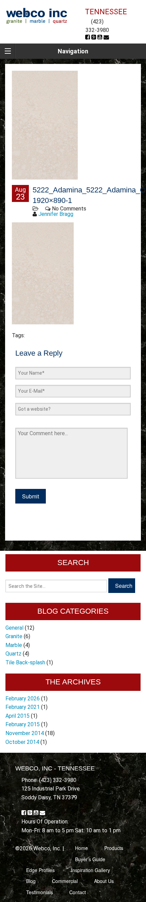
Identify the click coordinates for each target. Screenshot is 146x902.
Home (81, 848)
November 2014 (24, 733)
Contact (77, 892)
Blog (31, 881)
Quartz (13, 653)
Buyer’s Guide (90, 859)
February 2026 (22, 698)
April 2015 (17, 716)
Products (113, 848)
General (14, 628)
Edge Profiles (40, 870)
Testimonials (39, 892)
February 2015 (22, 724)
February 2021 (22, 707)
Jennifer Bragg (55, 214)
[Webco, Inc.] (36, 15)
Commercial (65, 881)
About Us (104, 881)
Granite (13, 636)
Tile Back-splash (25, 662)
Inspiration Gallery (90, 870)
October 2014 (22, 742)
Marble (13, 645)
